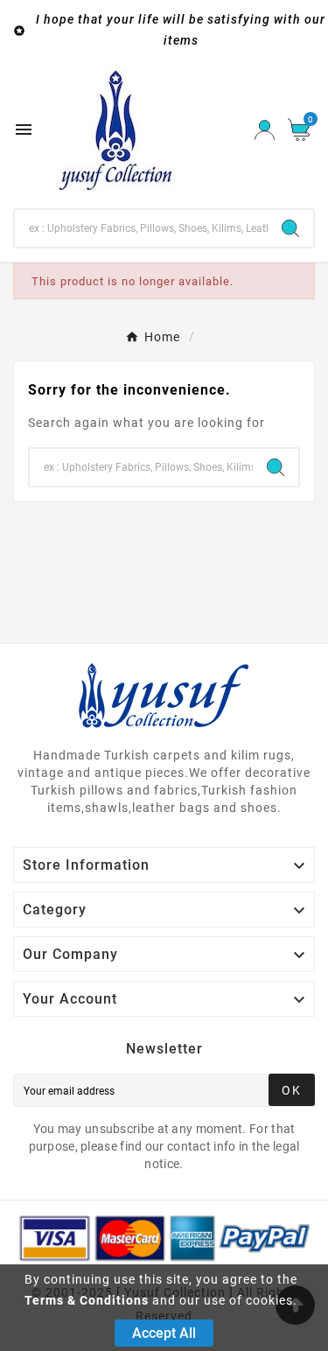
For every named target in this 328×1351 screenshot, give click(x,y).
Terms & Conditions (86, 1300)
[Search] (290, 228)
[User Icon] (265, 130)
